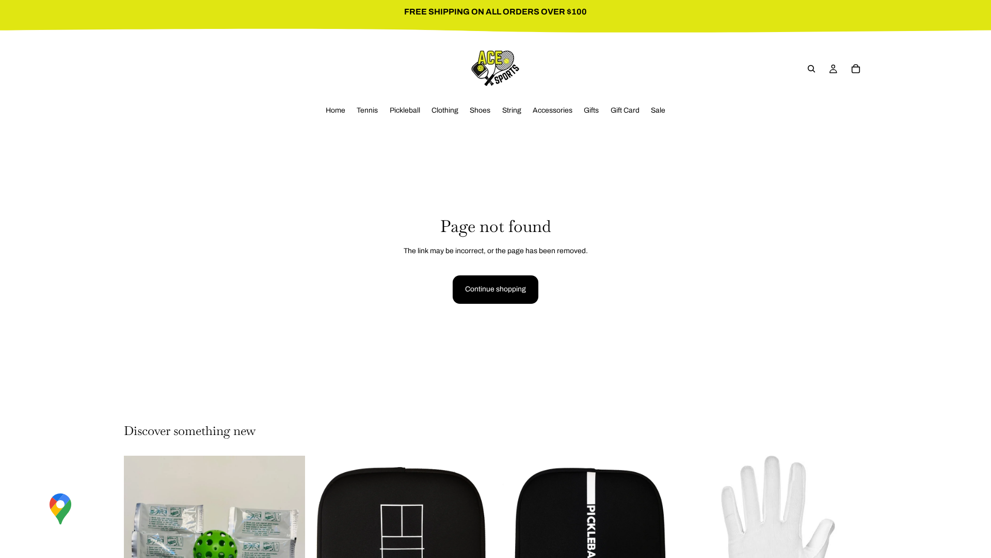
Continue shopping (495, 289)
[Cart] (855, 68)
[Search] (811, 68)
